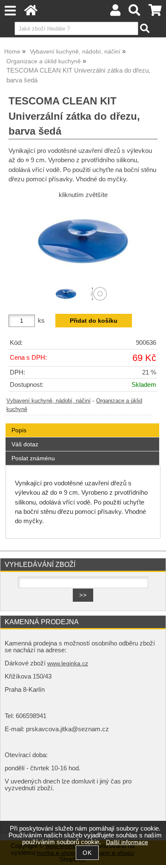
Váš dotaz (24, 444)
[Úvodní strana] (31, 12)
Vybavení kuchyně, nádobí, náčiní (48, 401)
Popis (18, 430)
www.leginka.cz (67, 663)
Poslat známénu (33, 458)
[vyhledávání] (135, 12)
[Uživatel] (115, 12)
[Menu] (10, 11)
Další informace (127, 842)
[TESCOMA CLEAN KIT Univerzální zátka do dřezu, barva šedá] (83, 241)
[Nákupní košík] (155, 12)
